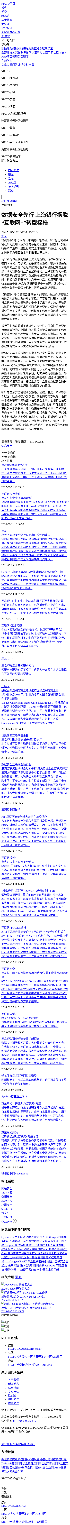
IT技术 (63, 52)
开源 (15, 1132)
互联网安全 (8, 968)
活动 (11, 190)
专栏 (26, 64)
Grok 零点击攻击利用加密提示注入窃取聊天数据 (30, 1253)
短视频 (30, 48)
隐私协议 (13, 1403)
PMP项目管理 (9, 56)
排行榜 (22, 48)
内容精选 (13, 170)
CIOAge (21, 1348)
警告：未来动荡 (17, 861)
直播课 (38, 48)
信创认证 (31, 52)
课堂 (20, 64)
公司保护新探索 (20, 1038)
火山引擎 (17, 1471)
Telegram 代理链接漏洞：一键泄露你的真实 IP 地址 (34, 1245)
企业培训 (6, 28)
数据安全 (6, 764)
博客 (4, 7)
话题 (11, 178)
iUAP (10, 658)
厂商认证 (53, 52)
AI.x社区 (57, 1356)
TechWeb (6, 1463)
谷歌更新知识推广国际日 (29, 690)
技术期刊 (13, 186)
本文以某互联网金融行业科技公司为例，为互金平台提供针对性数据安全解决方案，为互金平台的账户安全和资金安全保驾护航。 (34, 747)
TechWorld (22, 1173)
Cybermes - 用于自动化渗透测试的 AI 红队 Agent (30, 1237)
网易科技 (28, 1459)
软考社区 (6, 20)
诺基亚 (15, 1096)
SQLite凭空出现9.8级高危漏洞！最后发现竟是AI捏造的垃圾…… (34, 1257)
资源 (9, 64)
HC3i (29, 1348)
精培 (24, 1364)
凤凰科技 (39, 1459)
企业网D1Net (53, 1467)
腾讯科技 (17, 1459)
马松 (9, 1132)
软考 (23, 52)
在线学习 (6, 60)
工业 (13, 625)
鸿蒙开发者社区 (10, 32)
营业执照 (7, 1444)
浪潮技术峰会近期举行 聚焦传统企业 (34, 768)
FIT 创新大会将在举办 (24, 816)
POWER (16, 927)
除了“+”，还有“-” (19, 1018)
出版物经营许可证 (24, 1444)
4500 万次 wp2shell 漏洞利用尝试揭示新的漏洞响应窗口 (34, 1249)
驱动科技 (50, 1459)
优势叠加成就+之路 (19, 1136)
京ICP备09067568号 (24, 1420)
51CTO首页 (8, 3)
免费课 (5, 24)
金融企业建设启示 (21, 739)
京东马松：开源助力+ (21, 1103)
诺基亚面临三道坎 (19, 1075)
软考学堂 (47, 48)
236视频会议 (25, 1467)
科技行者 (61, 1459)
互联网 (5, 493)
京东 (4, 1132)
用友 (4, 530)
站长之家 (25, 1463)
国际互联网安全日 (18, 735)
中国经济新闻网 (48, 1463)
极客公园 (12, 1467)
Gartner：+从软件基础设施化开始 (32, 572)
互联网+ (6, 625)
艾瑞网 (16, 1463)
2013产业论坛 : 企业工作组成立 (33, 931)
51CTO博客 (15, 1356)
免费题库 (23, 56)
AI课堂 (5, 36)
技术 (17, 809)
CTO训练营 (45, 1364)
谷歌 (4, 735)
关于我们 (13, 1379)
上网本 (23, 1096)
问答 (15, 64)
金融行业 (25, 764)
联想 (4, 1173)
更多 (18, 1277)
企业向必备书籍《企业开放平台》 (32, 629)
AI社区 (12, 182)
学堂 (4, 11)
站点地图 (13, 1387)
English (12, 1395)
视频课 (5, 48)
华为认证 (42, 52)
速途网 (35, 1463)
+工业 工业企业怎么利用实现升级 (32, 600)
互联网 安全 (8, 857)
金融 (17, 493)
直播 (31, 64)
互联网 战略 (8, 1014)
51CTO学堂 (15, 1364)
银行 (12, 493)
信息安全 (6, 445)
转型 (19, 625)
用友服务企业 (16, 498)
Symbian (6, 1096)
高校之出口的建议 (25, 535)
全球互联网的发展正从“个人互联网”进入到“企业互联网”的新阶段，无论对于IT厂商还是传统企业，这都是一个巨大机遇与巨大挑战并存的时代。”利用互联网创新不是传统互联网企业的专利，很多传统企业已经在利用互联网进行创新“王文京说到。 (35, 510)
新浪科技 (6, 1459)
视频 (11, 174)
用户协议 (13, 1399)
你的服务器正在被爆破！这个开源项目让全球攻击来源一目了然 (34, 1241)
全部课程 (6, 52)
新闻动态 (13, 1383)
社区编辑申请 (9, 201)
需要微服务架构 (17, 665)
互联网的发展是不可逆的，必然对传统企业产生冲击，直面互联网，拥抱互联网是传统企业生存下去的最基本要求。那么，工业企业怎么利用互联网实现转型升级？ (34, 608)
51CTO (12, 1348)
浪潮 (4, 809)
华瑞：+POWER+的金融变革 (28, 890)
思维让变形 (15, 465)
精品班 (5, 15)
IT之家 (62, 1463)
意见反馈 (13, 1392)
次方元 (8, 1471)
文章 (4, 64)
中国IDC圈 (39, 1467)
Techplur (36, 1348)
